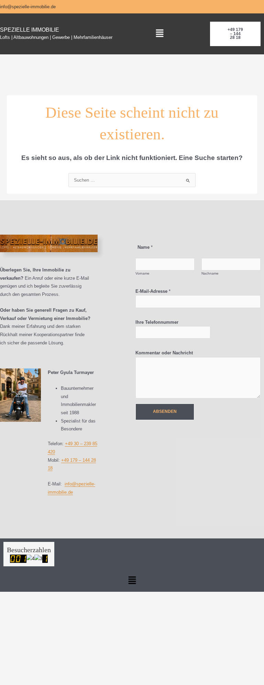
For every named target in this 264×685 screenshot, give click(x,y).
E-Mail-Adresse (152, 291)
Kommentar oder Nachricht (164, 352)
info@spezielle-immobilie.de (28, 6)
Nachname (210, 273)
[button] (160, 33)
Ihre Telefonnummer (156, 322)
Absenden (165, 411)
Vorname (142, 273)
